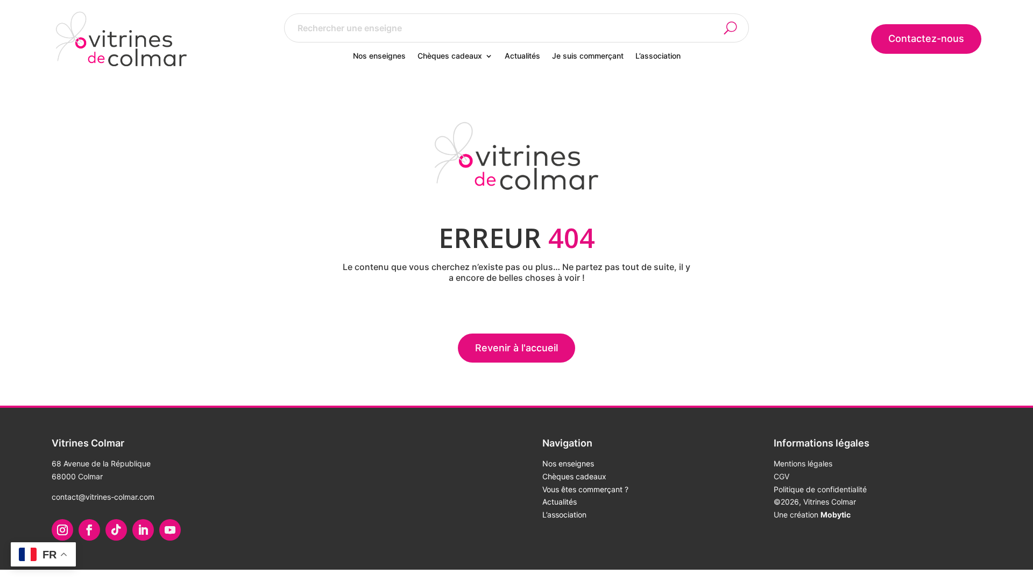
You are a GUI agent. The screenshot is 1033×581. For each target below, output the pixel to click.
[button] (736, 28)
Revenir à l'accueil (516, 347)
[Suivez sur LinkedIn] (143, 530)
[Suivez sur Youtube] (170, 530)
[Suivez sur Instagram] (62, 530)
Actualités (522, 56)
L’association (658, 56)
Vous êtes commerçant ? (585, 489)
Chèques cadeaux (450, 56)
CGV (781, 476)
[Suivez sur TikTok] (116, 530)
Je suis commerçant (588, 56)
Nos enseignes (379, 56)
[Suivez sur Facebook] (89, 530)
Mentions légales (803, 463)
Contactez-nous (926, 38)
